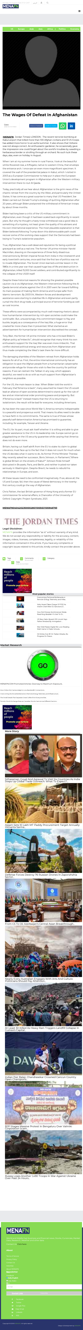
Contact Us (10, 1263)
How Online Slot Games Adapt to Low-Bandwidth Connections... (22, 690)
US (9, 29)
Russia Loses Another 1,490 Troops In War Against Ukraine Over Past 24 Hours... (40, 1177)
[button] (41, 3)
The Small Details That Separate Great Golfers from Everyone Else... (23, 697)
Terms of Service (12, 1256)
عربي (35, 3)
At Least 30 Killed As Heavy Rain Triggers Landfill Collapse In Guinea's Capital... (42, 1029)
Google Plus (20, 1306)
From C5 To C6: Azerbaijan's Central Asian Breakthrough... (40, 923)
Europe (21, 29)
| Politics (61, 29)
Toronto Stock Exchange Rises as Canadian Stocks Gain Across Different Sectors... (28, 701)
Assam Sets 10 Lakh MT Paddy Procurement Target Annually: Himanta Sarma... (42, 826)
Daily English (13, 1278)
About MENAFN (12, 1269)
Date (6, 125)
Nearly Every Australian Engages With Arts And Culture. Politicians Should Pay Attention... (39, 980)
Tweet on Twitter (51, 126)
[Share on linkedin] (71, 125)
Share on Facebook (36, 126)
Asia (40, 29)
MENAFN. (18, 1323)
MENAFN (8, 137)
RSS (17, 1316)
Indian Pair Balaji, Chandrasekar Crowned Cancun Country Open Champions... (40, 1078)
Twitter (18, 1303)
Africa (50, 29)
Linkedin (19, 1312)
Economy (74, 29)
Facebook (19, 1299)
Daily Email (20, 1309)
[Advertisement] (42, 19)
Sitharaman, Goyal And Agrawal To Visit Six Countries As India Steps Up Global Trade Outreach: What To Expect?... (42, 780)
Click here (21, 1244)
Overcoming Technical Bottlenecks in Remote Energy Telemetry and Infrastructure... (29, 694)
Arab (31, 29)
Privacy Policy (11, 1259)
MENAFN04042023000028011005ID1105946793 (30, 508)
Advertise (10, 1266)
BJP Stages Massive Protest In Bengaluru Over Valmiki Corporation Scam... (38, 1127)
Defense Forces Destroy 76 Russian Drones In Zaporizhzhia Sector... (41, 875)
